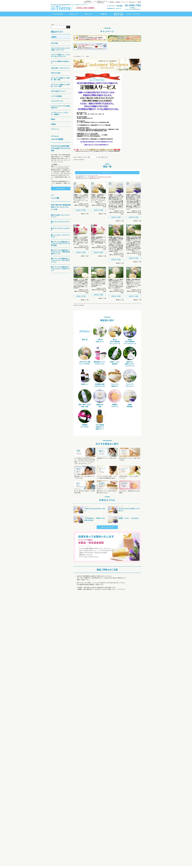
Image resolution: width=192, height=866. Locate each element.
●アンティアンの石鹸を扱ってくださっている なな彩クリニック (60, 268)
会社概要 (118, 2)
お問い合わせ (132, 2)
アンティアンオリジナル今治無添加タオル (60, 106)
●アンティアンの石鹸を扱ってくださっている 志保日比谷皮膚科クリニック (60, 251)
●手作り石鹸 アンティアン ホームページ (60, 216)
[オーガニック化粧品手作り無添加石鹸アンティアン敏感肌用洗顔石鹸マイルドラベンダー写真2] (116, 187)
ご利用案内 (111, 2)
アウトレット (55, 129)
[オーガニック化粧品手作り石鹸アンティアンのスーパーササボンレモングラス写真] (98, 272)
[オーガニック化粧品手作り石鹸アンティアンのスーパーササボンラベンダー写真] (81, 272)
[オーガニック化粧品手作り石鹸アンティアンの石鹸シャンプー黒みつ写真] (116, 230)
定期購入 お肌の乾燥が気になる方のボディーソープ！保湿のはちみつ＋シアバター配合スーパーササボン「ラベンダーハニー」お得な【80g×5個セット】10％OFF (133, 284)
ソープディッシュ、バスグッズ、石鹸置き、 (59, 113)
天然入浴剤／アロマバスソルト (60, 68)
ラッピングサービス (57, 101)
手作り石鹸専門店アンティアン (79, 56)
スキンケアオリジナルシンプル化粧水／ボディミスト (60, 49)
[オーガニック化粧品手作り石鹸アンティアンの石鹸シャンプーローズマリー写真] (133, 230)
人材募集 (139, 2)
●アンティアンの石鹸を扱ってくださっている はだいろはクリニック (60, 260)
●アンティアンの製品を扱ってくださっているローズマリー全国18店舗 (60, 243)
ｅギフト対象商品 (56, 96)
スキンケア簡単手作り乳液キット (60, 62)
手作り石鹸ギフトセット (58, 91)
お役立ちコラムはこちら (107, 527)
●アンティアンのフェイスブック (60, 222)
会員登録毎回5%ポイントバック (87, 2)
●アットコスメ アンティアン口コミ (60, 236)
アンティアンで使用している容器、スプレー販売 (60, 85)
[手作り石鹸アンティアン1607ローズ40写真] (81, 230)
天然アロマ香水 (55, 73)
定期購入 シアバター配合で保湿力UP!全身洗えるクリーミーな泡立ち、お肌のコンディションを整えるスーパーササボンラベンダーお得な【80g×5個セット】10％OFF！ (81, 284)
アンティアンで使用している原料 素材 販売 (60, 78)
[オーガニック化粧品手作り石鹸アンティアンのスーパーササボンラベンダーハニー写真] (133, 272)
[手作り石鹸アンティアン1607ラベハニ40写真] (81, 187)
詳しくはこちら (61, 188)
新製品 (53, 119)
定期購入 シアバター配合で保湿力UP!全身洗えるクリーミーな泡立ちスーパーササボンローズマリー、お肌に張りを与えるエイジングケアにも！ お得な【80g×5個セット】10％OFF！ (116, 284)
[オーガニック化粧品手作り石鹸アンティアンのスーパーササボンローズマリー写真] (116, 272)
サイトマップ (124, 2)
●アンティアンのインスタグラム (60, 229)
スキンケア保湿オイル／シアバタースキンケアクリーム (60, 55)
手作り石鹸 (54, 43)
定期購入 (54, 37)
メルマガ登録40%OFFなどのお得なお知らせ (100, 2)
